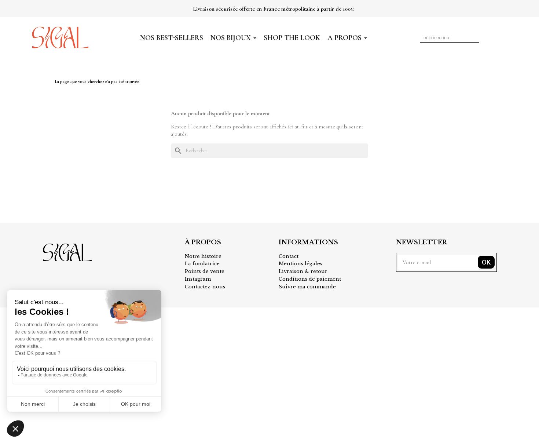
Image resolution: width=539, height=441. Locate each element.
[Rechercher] (474, 37)
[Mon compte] (490, 37)
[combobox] (441, 37)
